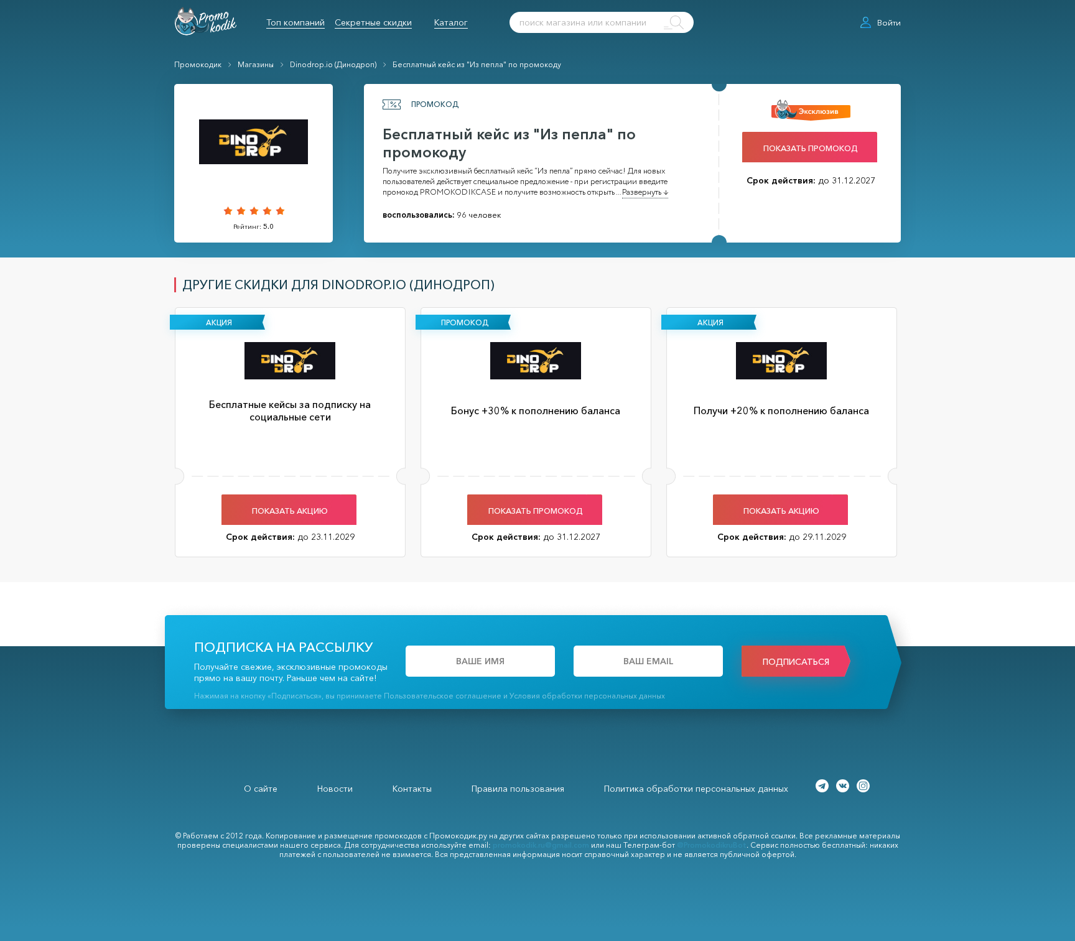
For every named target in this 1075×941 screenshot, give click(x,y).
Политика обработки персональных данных (696, 788)
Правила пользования (518, 788)
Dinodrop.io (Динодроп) (333, 64)
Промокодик (197, 64)
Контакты (412, 788)
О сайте (260, 788)
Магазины (256, 64)
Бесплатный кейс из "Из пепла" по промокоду (477, 64)
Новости (335, 788)
